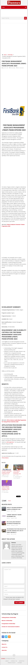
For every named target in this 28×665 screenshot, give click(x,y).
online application (10, 442)
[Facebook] (3, 636)
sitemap (20, 662)
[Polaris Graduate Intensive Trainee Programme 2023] (7, 483)
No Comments (21, 67)
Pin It (9, 500)
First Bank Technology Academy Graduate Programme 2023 (6, 472)
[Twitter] (6, 636)
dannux (8, 511)
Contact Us (4, 647)
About (7, 661)
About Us (4, 644)
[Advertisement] (14, 13)
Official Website (5, 457)
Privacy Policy (12, 662)
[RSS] (9, 636)
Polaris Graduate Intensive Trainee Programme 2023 (5, 488)
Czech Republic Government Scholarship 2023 (17, 472)
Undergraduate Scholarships (9, 617)
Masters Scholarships (7, 620)
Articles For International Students (11, 626)
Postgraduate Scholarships (8, 623)
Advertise (4, 650)
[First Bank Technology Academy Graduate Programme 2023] (7, 467)
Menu (3, 7)
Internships (13, 67)
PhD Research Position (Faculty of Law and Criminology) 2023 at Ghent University (16, 530)
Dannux (3, 658)
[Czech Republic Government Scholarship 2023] (18, 467)
